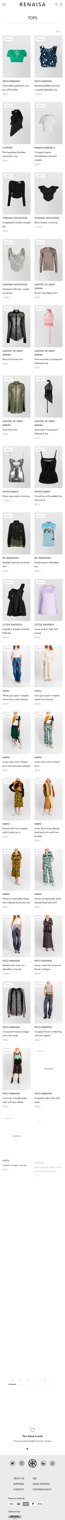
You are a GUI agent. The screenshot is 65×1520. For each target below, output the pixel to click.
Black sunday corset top (46, 222)
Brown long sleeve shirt (45, 293)
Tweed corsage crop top (14, 1164)
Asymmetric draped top (14, 1360)
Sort (58, 31)
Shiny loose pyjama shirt (14, 1231)
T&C (35, 1478)
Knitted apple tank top (45, 1361)
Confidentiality (42, 1489)
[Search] (56, 4)
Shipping (19, 1484)
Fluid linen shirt (10, 429)
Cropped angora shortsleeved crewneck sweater (45, 156)
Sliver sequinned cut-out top (16, 496)
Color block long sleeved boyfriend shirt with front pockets (46, 832)
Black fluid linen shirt (12, 359)
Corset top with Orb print (46, 1231)
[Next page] (53, 1381)
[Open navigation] (4, 4)
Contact (19, 1489)
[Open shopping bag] (61, 4)
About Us (19, 1478)
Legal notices (41, 1484)
